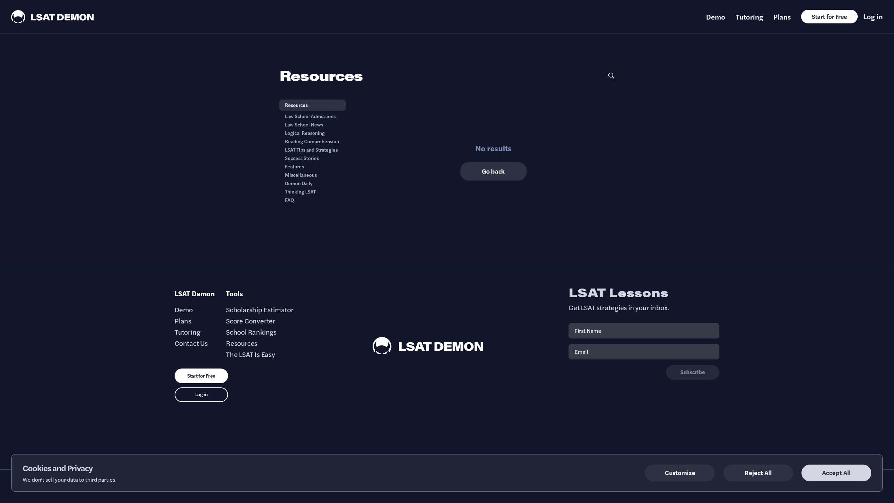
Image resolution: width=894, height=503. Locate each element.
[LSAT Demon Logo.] (52, 16)
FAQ (289, 200)
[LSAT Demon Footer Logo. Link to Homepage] (428, 345)
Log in (873, 16)
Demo (715, 17)
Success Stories (302, 158)
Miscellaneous (301, 175)
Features (294, 166)
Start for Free (829, 16)
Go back (493, 171)
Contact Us (191, 343)
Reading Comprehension (312, 141)
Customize (680, 472)
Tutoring (749, 17)
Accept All (836, 472)
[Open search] (611, 76)
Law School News (304, 124)
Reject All (758, 472)
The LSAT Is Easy (250, 354)
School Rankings (251, 332)
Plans (782, 17)
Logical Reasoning (305, 133)
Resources (296, 104)
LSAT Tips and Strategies (311, 149)
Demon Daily (299, 183)
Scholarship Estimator (260, 309)
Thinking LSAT (300, 191)
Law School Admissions (310, 116)
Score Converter (251, 320)
